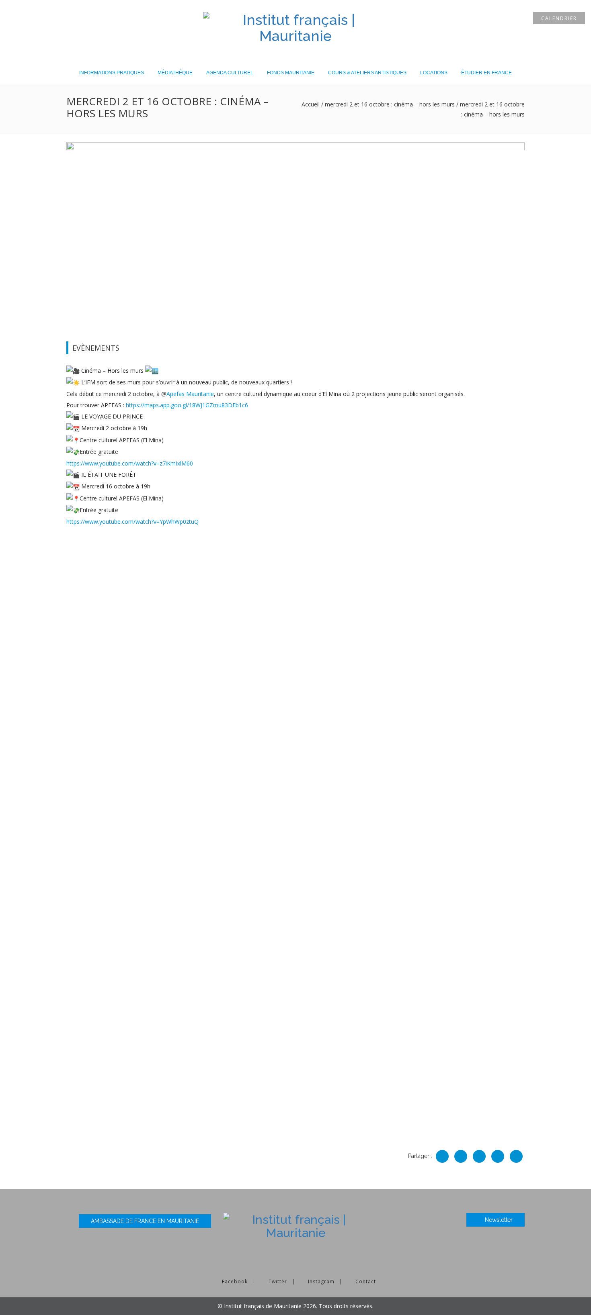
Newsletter (499, 1220)
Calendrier (559, 18)
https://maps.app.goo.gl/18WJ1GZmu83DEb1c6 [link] (187, 405)
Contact (365, 1281)
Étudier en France (486, 73)
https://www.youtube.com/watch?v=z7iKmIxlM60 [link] (129, 463)
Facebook (235, 1281)
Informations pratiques (111, 73)
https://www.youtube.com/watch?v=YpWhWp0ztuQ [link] (132, 521)
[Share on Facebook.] (442, 1156)
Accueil (311, 104)
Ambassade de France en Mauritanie (145, 1221)
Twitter (278, 1281)
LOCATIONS (433, 73)
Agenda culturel (229, 73)
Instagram (321, 1281)
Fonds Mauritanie (290, 73)
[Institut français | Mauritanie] (295, 26)
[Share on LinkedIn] (479, 1156)
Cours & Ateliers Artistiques (367, 73)
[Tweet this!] (497, 1156)
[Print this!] (516, 1156)
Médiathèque (175, 73)
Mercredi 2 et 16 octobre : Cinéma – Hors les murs (390, 104)
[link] (190, 394)
